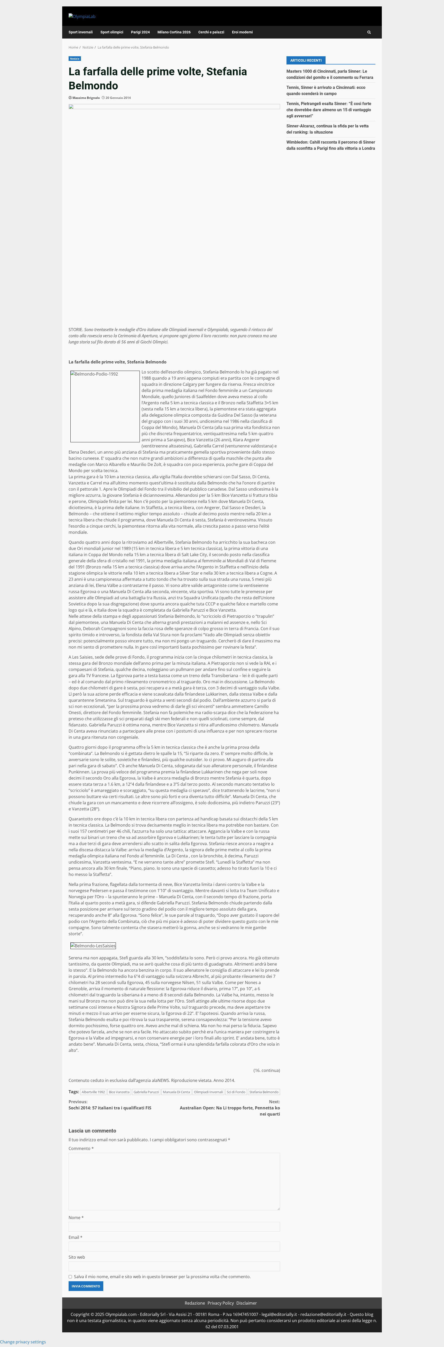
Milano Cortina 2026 (174, 32)
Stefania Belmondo (264, 1092)
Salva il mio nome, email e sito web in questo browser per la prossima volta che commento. (162, 1276)
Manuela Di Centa (176, 1092)
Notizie (74, 58)
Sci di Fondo (236, 1092)
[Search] (369, 32)
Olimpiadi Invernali (208, 1092)
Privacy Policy (221, 1303)
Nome (76, 1217)
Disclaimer (246, 1303)
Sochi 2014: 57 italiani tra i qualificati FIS (110, 1105)
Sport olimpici (111, 32)
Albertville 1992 (93, 1092)
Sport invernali (81, 32)
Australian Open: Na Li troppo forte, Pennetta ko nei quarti (230, 1108)
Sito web (77, 1257)
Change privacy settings (23, 1342)
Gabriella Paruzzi (146, 1092)
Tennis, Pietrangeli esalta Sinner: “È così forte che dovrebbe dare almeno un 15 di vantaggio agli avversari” (328, 109)
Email (75, 1237)
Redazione (195, 1303)
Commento (81, 1148)
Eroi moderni (242, 32)
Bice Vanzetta (119, 1092)
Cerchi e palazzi (211, 32)
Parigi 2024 (140, 32)
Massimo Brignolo (86, 98)
